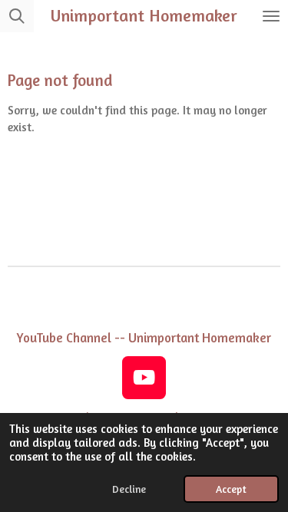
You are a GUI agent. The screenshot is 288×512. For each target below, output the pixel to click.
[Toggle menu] (271, 16)
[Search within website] (17, 16)
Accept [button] (231, 489)
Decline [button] (129, 489)
